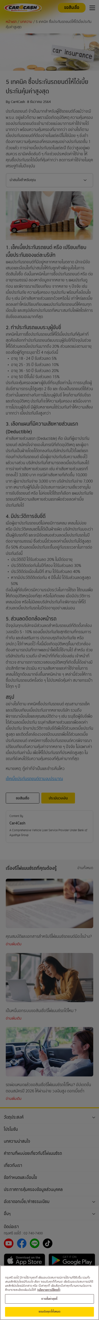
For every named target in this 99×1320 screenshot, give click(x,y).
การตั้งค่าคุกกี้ (49, 1298)
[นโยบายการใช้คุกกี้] (48, 1289)
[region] (49, 1293)
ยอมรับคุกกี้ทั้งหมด (49, 1311)
